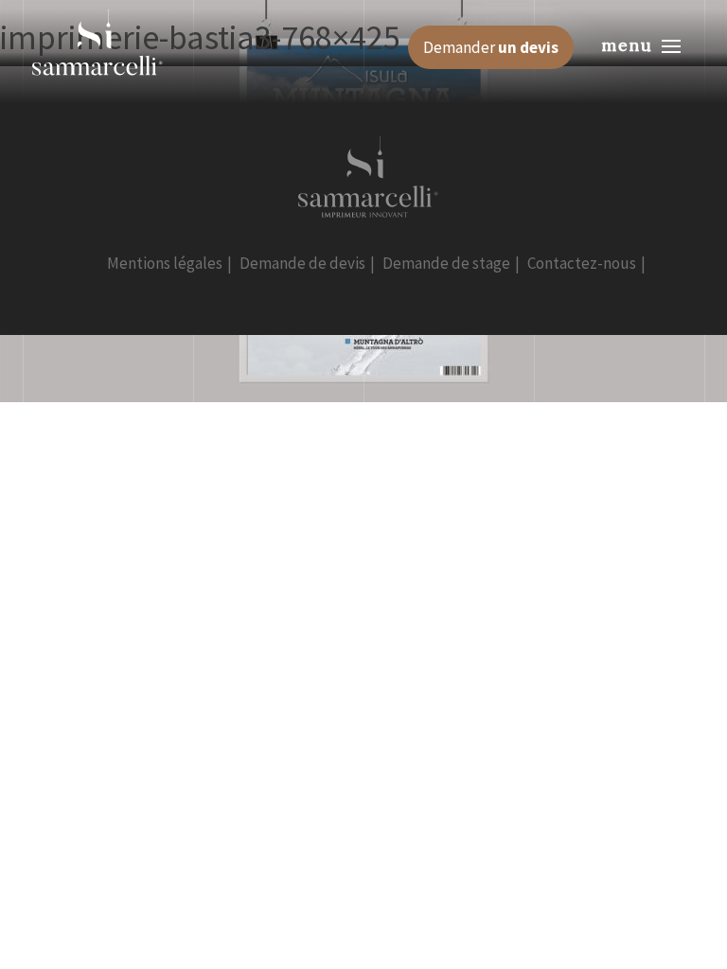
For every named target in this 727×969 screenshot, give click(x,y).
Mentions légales (164, 263)
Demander (491, 47)
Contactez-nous (581, 263)
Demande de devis (302, 263)
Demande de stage (446, 263)
